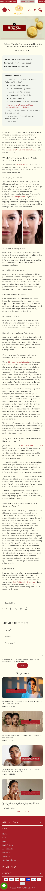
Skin (4, 838)
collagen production (19, 197)
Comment (10, 643)
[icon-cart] (34, 9)
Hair (4, 841)
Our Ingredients (9, 860)
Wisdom (6, 856)
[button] (39, 9)
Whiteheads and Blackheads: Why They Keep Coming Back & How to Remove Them (21, 770)
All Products (7, 849)
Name (8, 630)
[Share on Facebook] (10, 608)
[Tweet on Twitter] (15, 608)
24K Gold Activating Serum (24, 582)
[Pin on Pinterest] (21, 608)
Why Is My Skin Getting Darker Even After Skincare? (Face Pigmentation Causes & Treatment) (20, 804)
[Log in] (29, 9)
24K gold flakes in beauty (18, 362)
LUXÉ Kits (6, 853)
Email (8, 637)
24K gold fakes (21, 165)
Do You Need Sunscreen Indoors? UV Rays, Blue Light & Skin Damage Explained (22, 702)
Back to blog (10, 603)
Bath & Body (7, 845)
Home (5, 834)
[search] (9, 9)
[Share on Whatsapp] (26, 608)
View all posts (21, 811)
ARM (19, 888)
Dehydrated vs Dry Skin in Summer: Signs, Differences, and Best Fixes (22, 736)
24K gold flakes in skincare (31, 445)
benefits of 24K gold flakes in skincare (21, 150)
